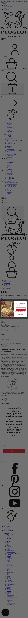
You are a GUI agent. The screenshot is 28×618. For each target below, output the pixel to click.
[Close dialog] (26, 301)
